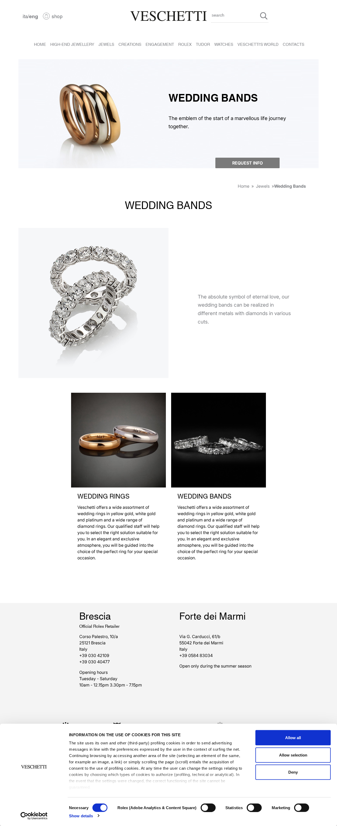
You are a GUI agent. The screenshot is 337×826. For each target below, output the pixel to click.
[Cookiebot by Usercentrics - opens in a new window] (34, 816)
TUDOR (203, 44)
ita (25, 15)
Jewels (263, 186)
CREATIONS (129, 44)
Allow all (293, 737)
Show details (81, 815)
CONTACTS (293, 44)
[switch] (208, 807)
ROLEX (185, 44)
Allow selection (293, 755)
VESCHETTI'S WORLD (258, 44)
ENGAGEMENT (160, 44)
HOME (40, 44)
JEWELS (106, 44)
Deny (293, 772)
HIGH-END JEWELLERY (72, 44)
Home (243, 186)
